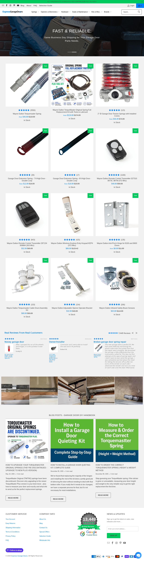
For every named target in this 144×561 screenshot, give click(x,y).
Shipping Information (13, 527)
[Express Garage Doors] (12, 12)
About (29, 5)
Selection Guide (45, 5)
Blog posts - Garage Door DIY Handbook (72, 415)
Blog (22, 5)
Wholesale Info (44, 540)
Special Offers (44, 532)
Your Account (10, 519)
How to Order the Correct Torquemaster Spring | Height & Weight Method (116, 467)
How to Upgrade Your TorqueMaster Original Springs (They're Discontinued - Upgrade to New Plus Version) (26, 467)
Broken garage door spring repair (110, 341)
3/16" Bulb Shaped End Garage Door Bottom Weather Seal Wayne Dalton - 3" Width (53, 358)
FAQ (35, 5)
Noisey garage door (14, 341)
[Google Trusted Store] (89, 540)
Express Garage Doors (19, 556)
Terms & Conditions (12, 532)
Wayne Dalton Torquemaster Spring (97, 356)
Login (132, 5)
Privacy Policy (10, 536)
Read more (14, 498)
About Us (42, 519)
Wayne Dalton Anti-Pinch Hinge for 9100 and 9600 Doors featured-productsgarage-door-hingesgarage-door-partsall (117, 214)
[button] (35, 12)
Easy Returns (10, 523)
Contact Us (43, 527)
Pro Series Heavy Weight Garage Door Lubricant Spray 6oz (9, 356)
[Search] (139, 11)
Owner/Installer (57, 341)
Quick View (27, 90)
